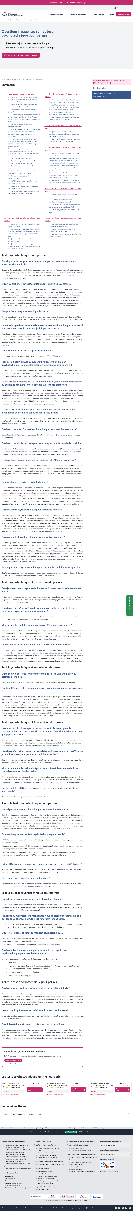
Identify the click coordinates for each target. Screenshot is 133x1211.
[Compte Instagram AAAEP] (119, 1208)
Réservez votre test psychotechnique (21, 55)
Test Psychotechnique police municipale (83, 1171)
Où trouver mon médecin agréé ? (81, 1150)
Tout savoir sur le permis (45, 1171)
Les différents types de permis (47, 1174)
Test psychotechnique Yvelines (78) (15, 1159)
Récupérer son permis (42, 1141)
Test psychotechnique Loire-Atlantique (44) (18, 1168)
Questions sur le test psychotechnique (81, 1141)
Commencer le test (12, 1060)
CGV (16, 1208)
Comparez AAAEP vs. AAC (13, 1183)
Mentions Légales (7, 1208)
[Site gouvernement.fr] (52, 1196)
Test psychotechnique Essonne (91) (16, 1157)
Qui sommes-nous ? (11, 1178)
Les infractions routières (45, 1183)
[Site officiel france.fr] (83, 1196)
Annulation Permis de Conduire (47, 1155)
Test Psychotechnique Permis (45, 1145)
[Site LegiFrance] (37, 1196)
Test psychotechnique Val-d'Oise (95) (16, 1145)
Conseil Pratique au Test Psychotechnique (50, 1164)
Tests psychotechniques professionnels (81, 1154)
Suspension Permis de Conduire (48, 1153)
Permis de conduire (41, 1168)
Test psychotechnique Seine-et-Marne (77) (18, 1150)
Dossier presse (9, 1176)
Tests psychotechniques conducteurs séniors (51, 1181)
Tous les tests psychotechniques (13, 1141)
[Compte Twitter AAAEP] (122, 1208)
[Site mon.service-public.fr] (68, 1196)
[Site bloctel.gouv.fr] (97, 1196)
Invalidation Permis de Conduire (47, 1157)
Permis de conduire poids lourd (47, 1176)
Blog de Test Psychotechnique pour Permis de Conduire (47, 1188)
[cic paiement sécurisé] (116, 1165)
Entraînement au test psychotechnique (48, 1161)
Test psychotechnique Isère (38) (14, 1152)
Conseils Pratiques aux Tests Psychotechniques (104, 94)
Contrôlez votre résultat (109, 1172)
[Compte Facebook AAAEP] (115, 1208)
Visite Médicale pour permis (77, 1145)
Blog (112, 14)
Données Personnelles (26, 1208)
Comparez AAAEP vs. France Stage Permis (18, 1188)
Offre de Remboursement (43, 1208)
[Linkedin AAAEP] (129, 1208)
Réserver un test (123, 14)
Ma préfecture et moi (77, 1148)
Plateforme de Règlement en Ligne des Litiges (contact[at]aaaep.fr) (73, 1208)
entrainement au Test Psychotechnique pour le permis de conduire (29, 496)
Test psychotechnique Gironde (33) (15, 1161)
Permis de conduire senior (46, 1178)
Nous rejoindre (9, 1181)
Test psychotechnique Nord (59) (14, 1147)
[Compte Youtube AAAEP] (126, 1208)
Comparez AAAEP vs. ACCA (13, 1185)
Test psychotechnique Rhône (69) (15, 1154)
